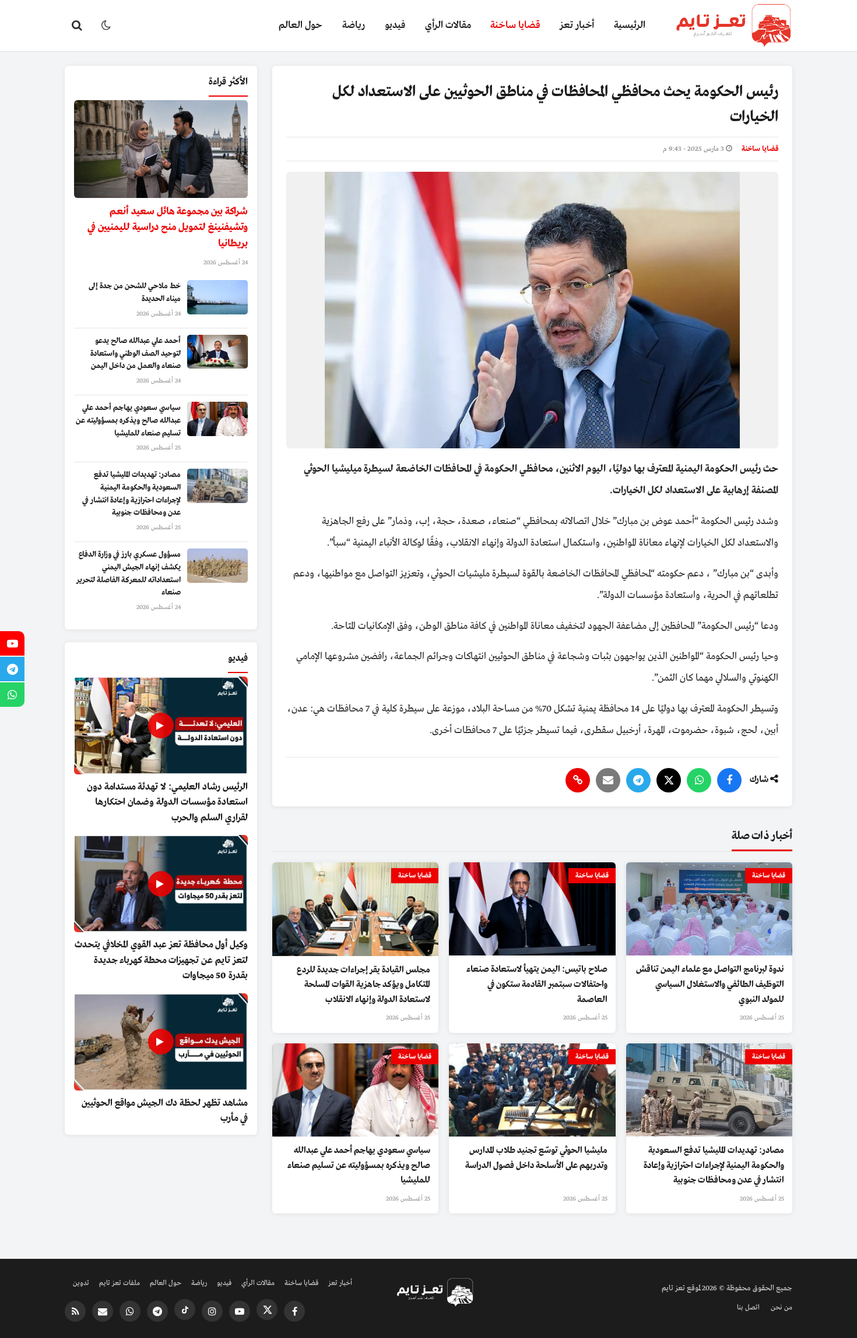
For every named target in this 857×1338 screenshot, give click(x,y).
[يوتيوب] (239, 1311)
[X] (668, 780)
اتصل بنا (748, 1307)
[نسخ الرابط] (578, 780)
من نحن (781, 1307)
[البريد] (608, 780)
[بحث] (77, 25)
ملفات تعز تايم (119, 1283)
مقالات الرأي (448, 25)
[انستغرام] (212, 1311)
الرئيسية (629, 25)
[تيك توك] (184, 1309)
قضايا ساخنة (515, 25)
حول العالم (300, 25)
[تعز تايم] (723, 25)
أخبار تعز (577, 25)
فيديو (395, 25)
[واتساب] (699, 780)
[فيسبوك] (729, 780)
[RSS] (75, 1311)
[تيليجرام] (638, 780)
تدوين (81, 1283)
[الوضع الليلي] (106, 25)
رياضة (353, 25)
